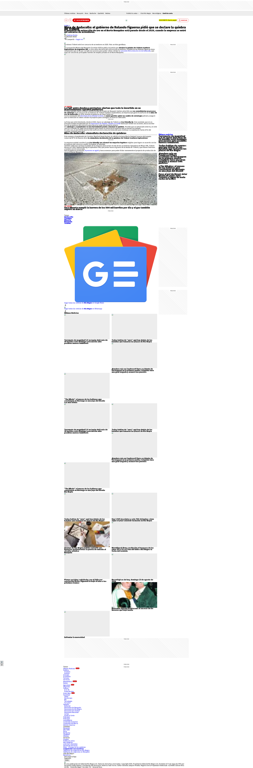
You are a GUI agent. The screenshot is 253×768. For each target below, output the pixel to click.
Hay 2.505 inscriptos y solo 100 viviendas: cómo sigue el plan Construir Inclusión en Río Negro (133, 520)
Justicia (66, 673)
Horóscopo (68, 698)
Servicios (66, 680)
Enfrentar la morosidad (74, 637)
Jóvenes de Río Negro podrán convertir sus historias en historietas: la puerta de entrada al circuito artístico (85, 549)
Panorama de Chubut (72, 711)
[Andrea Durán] (65, 34)
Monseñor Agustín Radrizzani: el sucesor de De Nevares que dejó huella (132, 609)
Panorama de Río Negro (73, 709)
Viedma (107, 13)
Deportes (66, 687)
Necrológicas (156, 13)
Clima (66, 696)
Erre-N (66, 690)
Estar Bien (68, 693)
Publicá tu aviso (69, 741)
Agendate (68, 685)
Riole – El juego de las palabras (74, 747)
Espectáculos (69, 691)
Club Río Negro (146, 13)
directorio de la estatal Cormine (91, 116)
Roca (86, 13)
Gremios (67, 672)
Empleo (66, 739)
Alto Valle (66, 730)
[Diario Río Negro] (126, 20)
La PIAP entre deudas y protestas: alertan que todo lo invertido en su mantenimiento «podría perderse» (102, 109)
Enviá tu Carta (69, 715)
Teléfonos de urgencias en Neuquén (76, 752)
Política (67, 26)
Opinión (66, 704)
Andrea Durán (72, 35)
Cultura (65, 688)
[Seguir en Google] (65, 46)
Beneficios (67, 755)
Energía (66, 675)
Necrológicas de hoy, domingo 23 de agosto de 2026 (132, 580)
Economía (66, 676)
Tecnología (68, 701)
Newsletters (69, 682)
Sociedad (66, 695)
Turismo (66, 678)
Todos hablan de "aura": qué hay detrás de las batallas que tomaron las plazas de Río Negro (132, 341)
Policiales (66, 717)
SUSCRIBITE (168, 20)
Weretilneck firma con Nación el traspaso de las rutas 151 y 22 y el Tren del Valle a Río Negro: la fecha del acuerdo (133, 549)
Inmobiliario (67, 720)
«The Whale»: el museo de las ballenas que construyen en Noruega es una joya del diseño (172, 168)
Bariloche (93, 13)
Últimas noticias (69, 13)
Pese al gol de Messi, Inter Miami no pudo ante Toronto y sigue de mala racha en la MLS (173, 176)
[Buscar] (70, 20)
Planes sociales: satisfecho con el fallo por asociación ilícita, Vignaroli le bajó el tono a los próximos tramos (85, 581)
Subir (67, 760)
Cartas (66, 714)
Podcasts (66, 719)
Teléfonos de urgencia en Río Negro (76, 750)
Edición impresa (69, 725)
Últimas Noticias (71, 669)
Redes (65, 683)
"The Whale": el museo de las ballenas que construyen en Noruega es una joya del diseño (84, 400)
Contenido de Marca (70, 723)
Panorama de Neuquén (72, 708)
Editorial (67, 706)
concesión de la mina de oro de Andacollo (135, 51)
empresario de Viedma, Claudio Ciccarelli (105, 124)
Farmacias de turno (70, 746)
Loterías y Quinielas (70, 744)
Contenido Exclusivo (70, 722)
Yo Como (67, 703)
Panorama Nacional (71, 712)
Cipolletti (101, 13)
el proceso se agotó (92, 150)
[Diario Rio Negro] (65, 762)
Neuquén (80, 13)
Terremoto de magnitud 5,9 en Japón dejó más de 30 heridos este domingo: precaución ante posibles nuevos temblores (173, 139)
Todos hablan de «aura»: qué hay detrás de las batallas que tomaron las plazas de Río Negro (172, 148)
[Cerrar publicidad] (2, 662)
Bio (65, 700)
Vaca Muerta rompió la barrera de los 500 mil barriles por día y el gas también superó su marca (107, 208)
